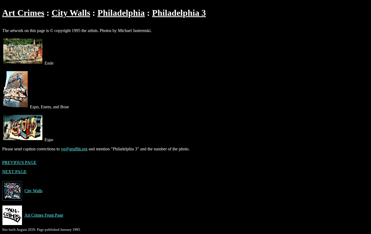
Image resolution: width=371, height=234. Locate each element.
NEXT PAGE (14, 171)
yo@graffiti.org (74, 149)
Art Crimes (23, 13)
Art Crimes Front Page (43, 215)
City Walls (71, 13)
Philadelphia (121, 13)
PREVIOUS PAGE (19, 162)
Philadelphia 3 (179, 13)
